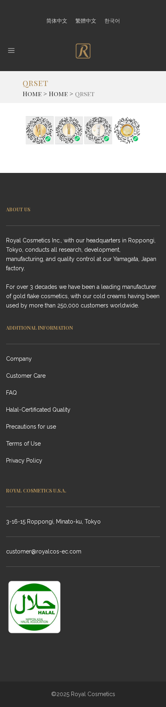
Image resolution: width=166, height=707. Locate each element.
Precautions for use (31, 426)
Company (19, 359)
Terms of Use (23, 443)
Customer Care (26, 375)
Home (32, 93)
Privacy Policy (24, 460)
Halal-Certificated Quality (38, 409)
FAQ (11, 392)
